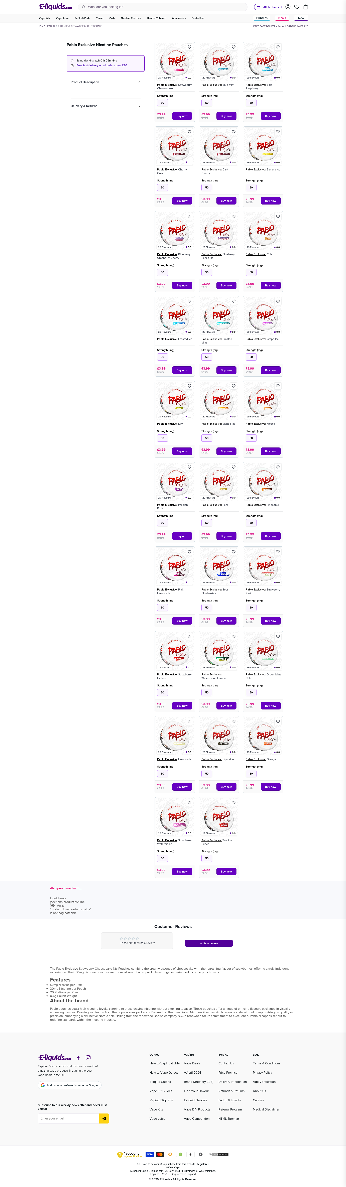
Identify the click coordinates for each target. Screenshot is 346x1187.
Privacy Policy (262, 1072)
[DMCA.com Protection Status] (219, 1155)
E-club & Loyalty (229, 1100)
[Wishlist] (296, 7)
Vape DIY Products (197, 1109)
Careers (258, 1100)
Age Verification (264, 1081)
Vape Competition (197, 1118)
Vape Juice (157, 1118)
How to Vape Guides (164, 1072)
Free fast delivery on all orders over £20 (101, 65)
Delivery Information (232, 1081)
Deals (282, 18)
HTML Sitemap (228, 1118)
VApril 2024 (192, 1072)
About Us (259, 1091)
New (301, 18)
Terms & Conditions (266, 1063)
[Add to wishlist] (189, 47)
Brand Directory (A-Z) (198, 1081)
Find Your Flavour (196, 1091)
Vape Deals (192, 1063)
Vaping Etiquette (161, 1100)
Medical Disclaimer (266, 1109)
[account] (288, 7)
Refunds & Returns (231, 1091)
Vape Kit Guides (161, 1091)
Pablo (51, 26)
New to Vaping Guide (165, 1063)
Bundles (262, 18)
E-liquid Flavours (195, 1100)
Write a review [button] (209, 943)
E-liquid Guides (160, 1081)
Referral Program (230, 1109)
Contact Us (226, 1063)
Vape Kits (156, 1109)
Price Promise (227, 1072)
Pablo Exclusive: (167, 85)
